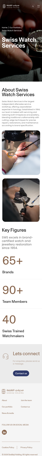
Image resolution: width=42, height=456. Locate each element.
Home (4, 27)
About (4, 400)
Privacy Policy (26, 447)
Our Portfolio (15, 27)
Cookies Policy (8, 447)
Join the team (26, 400)
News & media (8, 413)
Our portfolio (7, 407)
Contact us (21, 373)
